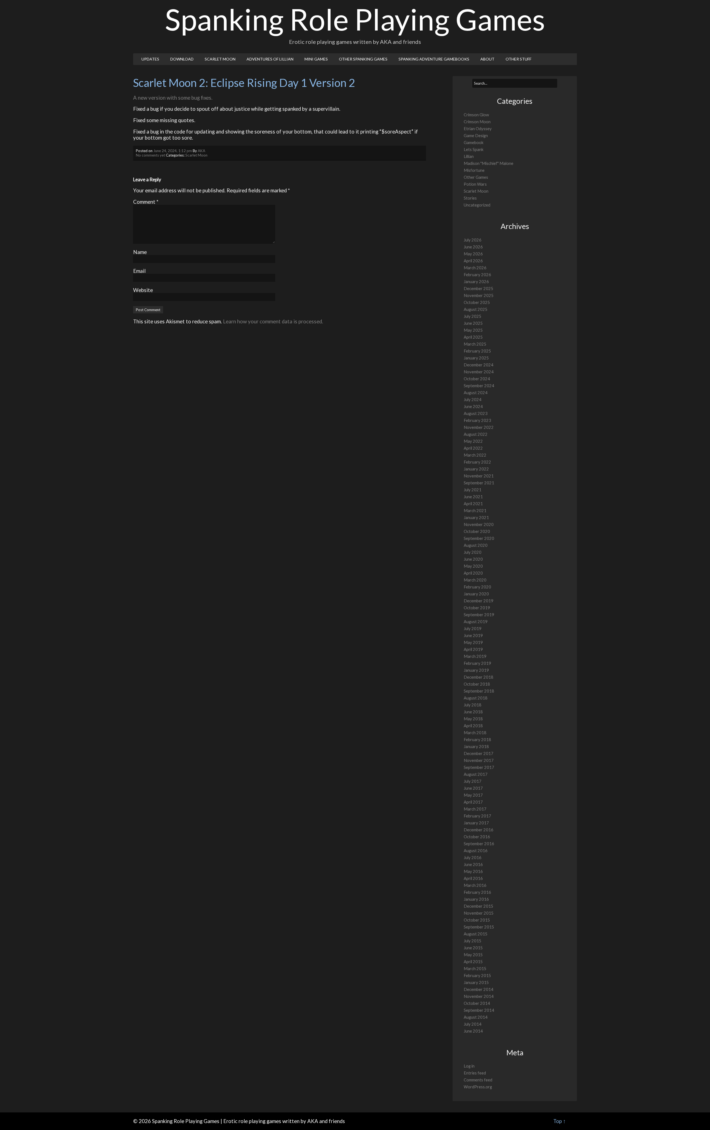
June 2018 (473, 711)
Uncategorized (477, 205)
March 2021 (475, 510)
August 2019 (476, 621)
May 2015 (473, 954)
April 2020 (473, 573)
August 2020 (476, 545)
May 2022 (473, 441)
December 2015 (478, 906)
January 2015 (476, 982)
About (487, 59)
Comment (145, 202)
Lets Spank (473, 149)
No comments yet (150, 155)
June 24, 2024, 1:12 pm (172, 151)
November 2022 (479, 427)
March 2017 (475, 809)
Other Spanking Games (363, 59)
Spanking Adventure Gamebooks (434, 59)
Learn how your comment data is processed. (273, 321)
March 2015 (475, 968)
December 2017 (478, 753)
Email (139, 271)
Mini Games (316, 59)
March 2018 (475, 732)
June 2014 (473, 1031)
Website (143, 290)
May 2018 (473, 718)
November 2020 (479, 524)
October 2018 (477, 684)
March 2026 (475, 267)
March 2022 (475, 455)
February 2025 (477, 351)
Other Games (476, 177)
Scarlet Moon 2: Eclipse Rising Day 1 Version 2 (244, 82)
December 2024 (478, 365)
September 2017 (479, 767)
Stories (470, 198)
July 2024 (472, 399)
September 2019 (479, 614)
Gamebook (473, 142)
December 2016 (478, 829)
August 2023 (476, 413)
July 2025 (472, 316)
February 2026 (477, 274)
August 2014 (476, 1017)
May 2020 (473, 566)
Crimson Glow (476, 114)
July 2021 (472, 489)
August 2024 (476, 392)
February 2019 (477, 663)
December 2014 (478, 989)
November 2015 (479, 913)
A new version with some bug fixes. (172, 98)
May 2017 (473, 795)
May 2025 (473, 330)
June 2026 (473, 247)
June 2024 (473, 406)
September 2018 (479, 691)
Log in (469, 1066)
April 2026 (473, 260)
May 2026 (473, 253)
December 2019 (478, 600)
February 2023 (477, 420)
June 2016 (473, 864)
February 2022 (477, 462)
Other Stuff (518, 59)
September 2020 (479, 538)
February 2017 (477, 816)
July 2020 (472, 552)
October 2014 (477, 1003)
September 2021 (479, 482)
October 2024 (477, 378)
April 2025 (473, 337)
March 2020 (475, 580)
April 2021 (473, 503)
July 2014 (472, 1024)
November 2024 (479, 371)
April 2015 (473, 961)
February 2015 (477, 975)
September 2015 (479, 927)
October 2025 (477, 302)
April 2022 (473, 448)
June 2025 (473, 323)
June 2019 (473, 635)
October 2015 (477, 920)
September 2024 (479, 385)
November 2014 (479, 996)
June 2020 (473, 559)
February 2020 (477, 587)
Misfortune (474, 170)
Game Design (476, 135)
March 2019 (475, 656)
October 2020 (477, 531)
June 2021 (473, 496)
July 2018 (472, 705)
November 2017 (479, 760)
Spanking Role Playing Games (355, 19)
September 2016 (479, 843)
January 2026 (476, 281)
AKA (201, 151)
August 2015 (476, 934)
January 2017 (476, 823)
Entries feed (475, 1073)
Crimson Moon (477, 121)
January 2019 (476, 670)
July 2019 (472, 628)
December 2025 (478, 288)
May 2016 (473, 871)
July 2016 (472, 857)
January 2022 (476, 469)
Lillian (469, 156)
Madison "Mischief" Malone (488, 163)
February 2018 (477, 739)
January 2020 (476, 594)
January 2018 (476, 746)
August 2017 (476, 774)
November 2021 (479, 476)
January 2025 (476, 358)
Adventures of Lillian (270, 59)
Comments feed (478, 1080)
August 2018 (476, 698)
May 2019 (473, 642)
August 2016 (476, 850)
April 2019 (473, 649)
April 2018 (473, 725)
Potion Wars (475, 184)
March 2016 (475, 885)
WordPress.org (478, 1086)
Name (140, 252)
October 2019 (477, 607)
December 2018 (478, 677)
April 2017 (473, 802)
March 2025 (475, 344)
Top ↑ (559, 1121)
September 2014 (479, 1010)
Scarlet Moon (220, 59)
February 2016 (477, 892)
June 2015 (473, 947)
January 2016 (476, 899)
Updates (150, 59)
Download (182, 59)
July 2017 (472, 781)
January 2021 (476, 517)
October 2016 (477, 836)
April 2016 (473, 878)
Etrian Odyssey (478, 128)
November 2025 (479, 295)
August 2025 (476, 309)
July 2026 (472, 240)
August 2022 (476, 434)
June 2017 (473, 788)
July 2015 (472, 940)
